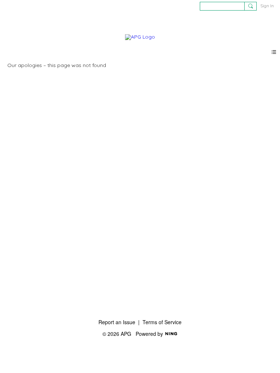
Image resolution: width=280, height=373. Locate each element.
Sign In (267, 5)
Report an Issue (116, 322)
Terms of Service (162, 322)
